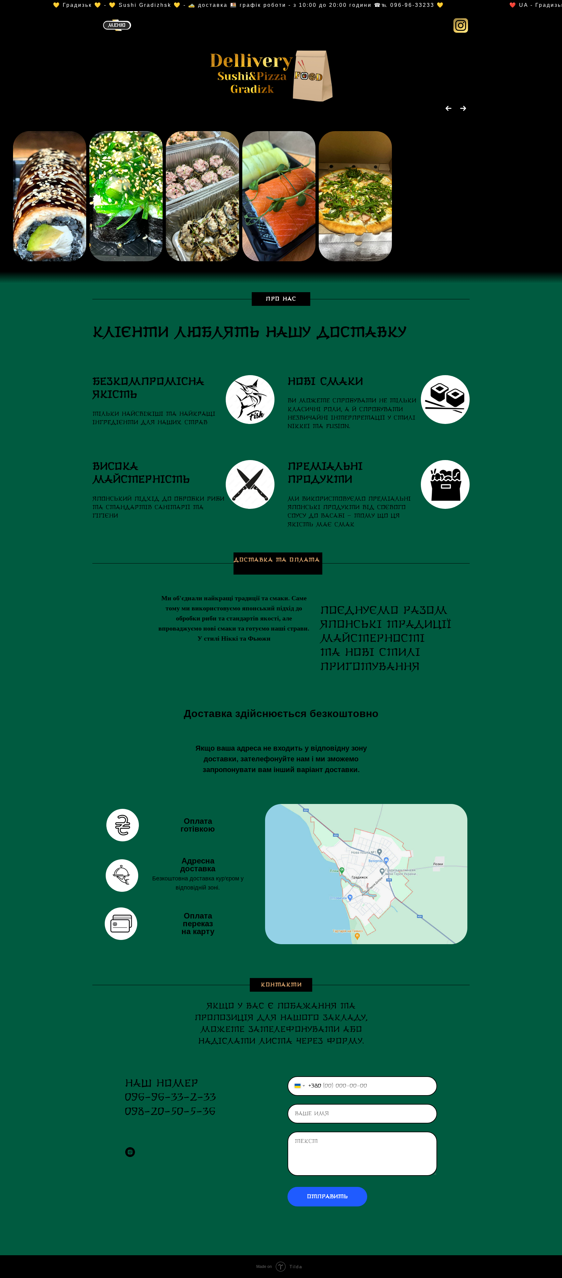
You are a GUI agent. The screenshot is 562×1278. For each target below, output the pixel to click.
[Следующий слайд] (463, 108)
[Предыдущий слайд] (448, 108)
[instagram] (130, 1152)
